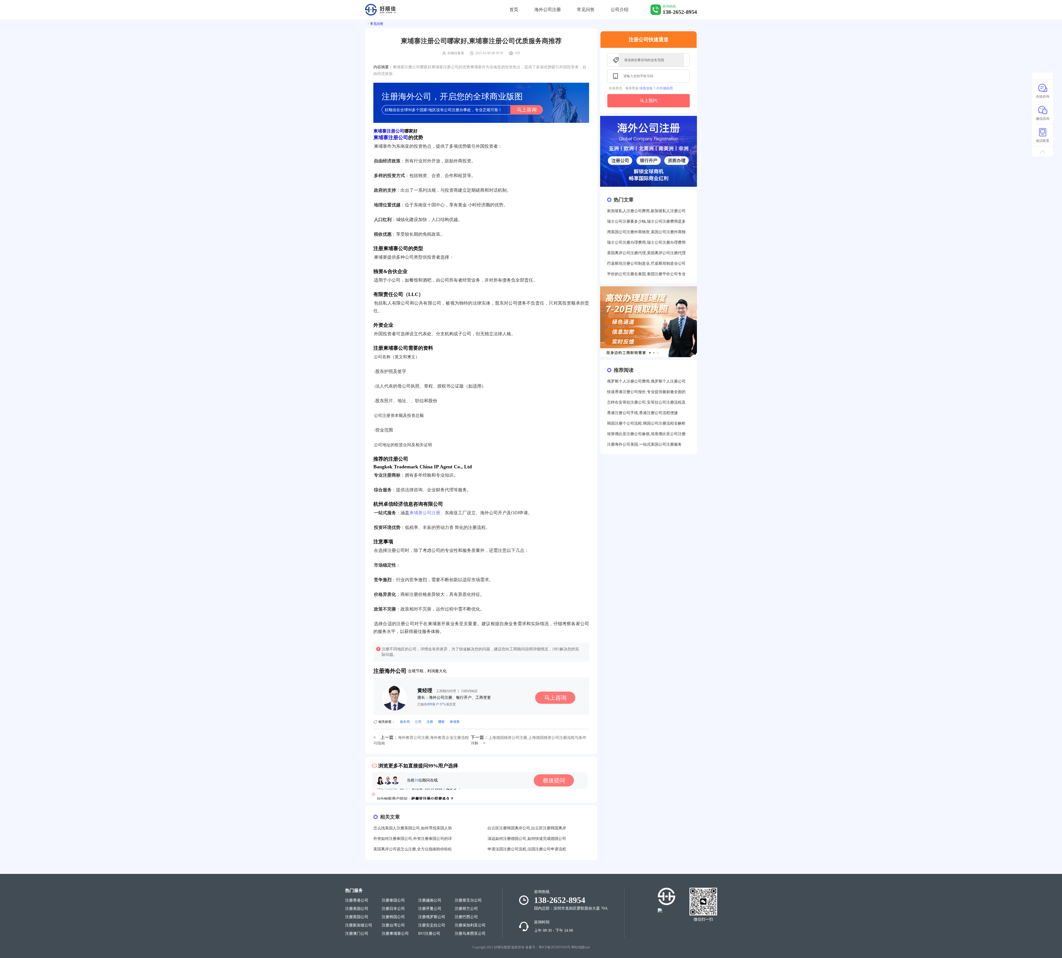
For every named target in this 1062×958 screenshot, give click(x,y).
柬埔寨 (455, 722)
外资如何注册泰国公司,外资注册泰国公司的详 (412, 839)
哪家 (441, 722)
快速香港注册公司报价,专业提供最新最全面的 (646, 392)
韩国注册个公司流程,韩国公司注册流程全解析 (646, 423)
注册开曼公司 (429, 909)
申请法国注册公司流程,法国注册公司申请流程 (527, 849)
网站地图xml (580, 947)
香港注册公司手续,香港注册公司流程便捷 (642, 413)
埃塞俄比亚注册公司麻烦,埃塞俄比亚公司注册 (646, 434)
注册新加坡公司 (358, 925)
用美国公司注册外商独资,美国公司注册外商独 (646, 232)
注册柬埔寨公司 (395, 933)
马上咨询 (527, 110)
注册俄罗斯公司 (431, 917)
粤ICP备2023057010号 (555, 947)
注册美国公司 (356, 909)
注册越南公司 (429, 900)
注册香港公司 (356, 900)
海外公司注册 (547, 9)
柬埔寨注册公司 (388, 131)
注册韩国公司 (393, 917)
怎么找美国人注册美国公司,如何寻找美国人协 (412, 828)
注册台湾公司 (393, 925)
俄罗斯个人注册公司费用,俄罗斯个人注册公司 (646, 381)
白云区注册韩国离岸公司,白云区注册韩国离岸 (527, 828)
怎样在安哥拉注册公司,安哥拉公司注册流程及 (646, 402)
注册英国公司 (356, 917)
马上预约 (648, 100)
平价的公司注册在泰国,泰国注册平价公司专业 (646, 274)
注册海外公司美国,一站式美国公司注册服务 (644, 444)
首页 (513, 9)
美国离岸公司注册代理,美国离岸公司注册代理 (646, 253)
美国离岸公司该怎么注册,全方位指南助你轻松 (412, 849)
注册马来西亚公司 (470, 933)
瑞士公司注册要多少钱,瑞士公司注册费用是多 (646, 221)
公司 (418, 722)
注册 (429, 722)
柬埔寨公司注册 (424, 512)
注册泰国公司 (393, 900)
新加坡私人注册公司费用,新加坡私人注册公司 (646, 211)
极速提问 (554, 780)
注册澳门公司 (356, 933)
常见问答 (586, 9)
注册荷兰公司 (466, 909)
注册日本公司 (393, 909)
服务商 (405, 722)
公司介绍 (619, 9)
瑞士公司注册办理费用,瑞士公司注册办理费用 (646, 242)
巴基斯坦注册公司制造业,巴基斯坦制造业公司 (646, 263)
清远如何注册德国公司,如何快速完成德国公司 (527, 839)
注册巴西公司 (466, 917)
